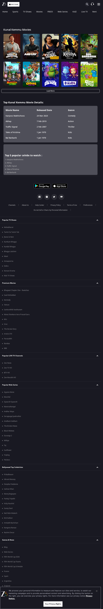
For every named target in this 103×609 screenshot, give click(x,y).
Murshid (7, 397)
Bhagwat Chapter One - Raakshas (16, 290)
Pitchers (7, 460)
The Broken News (10, 426)
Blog (5, 547)
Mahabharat (8, 227)
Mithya (6, 440)
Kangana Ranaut (10, 528)
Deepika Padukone (11, 484)
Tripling (7, 455)
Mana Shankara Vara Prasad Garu (17, 314)
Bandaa (7, 343)
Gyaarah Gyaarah (10, 402)
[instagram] (47, 197)
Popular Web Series (10, 385)
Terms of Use (72, 205)
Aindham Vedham (10, 421)
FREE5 (50, 12)
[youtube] (61, 197)
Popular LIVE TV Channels (12, 356)
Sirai (5, 324)
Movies (39, 12)
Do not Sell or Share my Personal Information (50, 210)
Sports (15, 12)
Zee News (7, 363)
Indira (6, 266)
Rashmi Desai (9, 532)
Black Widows (9, 431)
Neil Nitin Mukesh (10, 513)
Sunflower (8, 450)
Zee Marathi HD (10, 377)
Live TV (84, 12)
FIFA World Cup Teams (12, 562)
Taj (5, 445)
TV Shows (27, 12)
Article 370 (8, 334)
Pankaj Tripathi (9, 498)
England (7, 586)
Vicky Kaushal (9, 503)
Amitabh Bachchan (11, 523)
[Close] (97, 591)
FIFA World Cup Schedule (13, 566)
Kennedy (7, 300)
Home (5, 12)
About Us (25, 205)
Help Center (39, 205)
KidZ (75, 12)
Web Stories (8, 552)
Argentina (7, 581)
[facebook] (40, 197)
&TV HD (7, 372)
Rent (94, 12)
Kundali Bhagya (10, 246)
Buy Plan (14, 4)
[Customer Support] (92, 4)
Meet (6, 256)
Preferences (88, 205)
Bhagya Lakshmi (10, 251)
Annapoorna (8, 261)
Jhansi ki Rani (9, 237)
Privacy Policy (56, 205)
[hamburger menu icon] (99, 4)
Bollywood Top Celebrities (12, 467)
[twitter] (54, 197)
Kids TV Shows (9, 275)
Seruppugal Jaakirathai (12, 416)
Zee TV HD (8, 368)
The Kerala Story (10, 329)
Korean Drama (9, 271)
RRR (5, 348)
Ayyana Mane (9, 392)
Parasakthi (8, 338)
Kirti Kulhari (8, 518)
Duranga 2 (8, 435)
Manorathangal (10, 406)
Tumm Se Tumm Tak (11, 232)
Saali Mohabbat (10, 295)
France (6, 571)
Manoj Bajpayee (10, 494)
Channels (11, 205)
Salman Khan (9, 489)
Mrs (5, 319)
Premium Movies (9, 283)
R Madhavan (8, 474)
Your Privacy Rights (53, 604)
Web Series (63, 12)
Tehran (6, 305)
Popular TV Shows (9, 220)
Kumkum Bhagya (10, 242)
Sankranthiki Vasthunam (13, 309)
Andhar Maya (9, 411)
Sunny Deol (8, 508)
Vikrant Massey (9, 479)
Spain (6, 576)
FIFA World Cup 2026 (12, 557)
